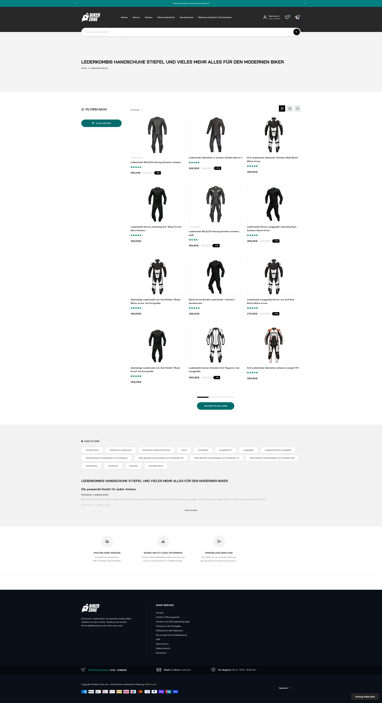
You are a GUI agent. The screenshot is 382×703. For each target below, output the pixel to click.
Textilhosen (113, 466)
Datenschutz (162, 643)
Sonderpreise (91, 466)
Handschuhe (186, 17)
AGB (158, 639)
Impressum (161, 652)
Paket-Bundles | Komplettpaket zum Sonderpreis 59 (161, 458)
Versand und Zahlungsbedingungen (173, 621)
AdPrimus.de (150, 684)
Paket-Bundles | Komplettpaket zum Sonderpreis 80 (272, 458)
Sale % (125, 38)
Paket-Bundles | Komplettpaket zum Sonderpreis (107, 458)
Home (84, 68)
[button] (136, 167)
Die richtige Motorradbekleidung (171, 635)
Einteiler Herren (92, 450)
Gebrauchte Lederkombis (120, 450)
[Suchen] (296, 32)
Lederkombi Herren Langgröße (278, 450)
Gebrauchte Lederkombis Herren (156, 450)
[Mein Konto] (265, 17)
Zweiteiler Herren (156, 466)
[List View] (297, 108)
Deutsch (283, 688)
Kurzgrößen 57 (225, 450)
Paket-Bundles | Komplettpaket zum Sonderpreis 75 (216, 458)
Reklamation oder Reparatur (169, 630)
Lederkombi (137, 158)
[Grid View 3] (282, 108)
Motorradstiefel (166, 17)
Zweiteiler (133, 466)
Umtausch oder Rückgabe (168, 626)
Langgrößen (248, 450)
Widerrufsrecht (163, 648)
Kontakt (160, 612)
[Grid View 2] (290, 108)
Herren (184, 450)
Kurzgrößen (203, 450)
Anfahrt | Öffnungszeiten (168, 617)
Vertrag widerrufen (365, 696)
